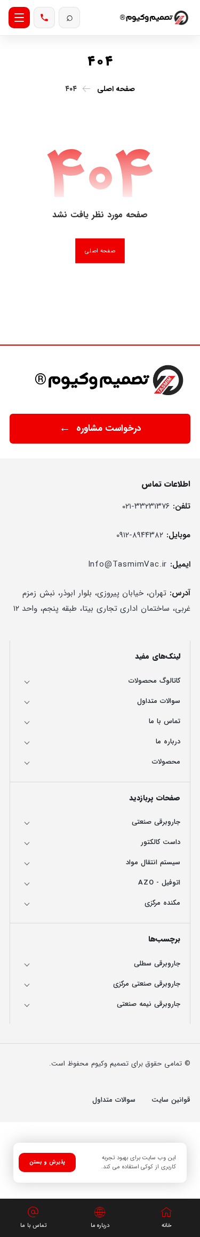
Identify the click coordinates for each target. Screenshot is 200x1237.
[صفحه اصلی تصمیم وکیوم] (110, 380)
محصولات (166, 761)
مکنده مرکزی (162, 902)
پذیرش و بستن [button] (47, 1162)
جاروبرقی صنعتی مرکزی (146, 983)
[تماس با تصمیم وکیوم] (44, 17)
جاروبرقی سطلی (157, 963)
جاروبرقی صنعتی (156, 822)
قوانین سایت (170, 1099)
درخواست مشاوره (108, 428)
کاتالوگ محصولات (154, 680)
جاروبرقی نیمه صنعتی (148, 1004)
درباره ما (168, 741)
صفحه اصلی (100, 250)
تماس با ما (164, 721)
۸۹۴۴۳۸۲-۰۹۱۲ (139, 535)
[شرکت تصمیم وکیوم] (154, 17)
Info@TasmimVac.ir (127, 564)
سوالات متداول (158, 701)
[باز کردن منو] (19, 17)
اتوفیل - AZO (159, 882)
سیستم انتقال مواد (153, 862)
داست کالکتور (160, 842)
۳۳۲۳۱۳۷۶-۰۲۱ (146, 506)
